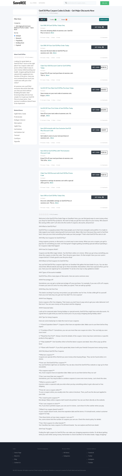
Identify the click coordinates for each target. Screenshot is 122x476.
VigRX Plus (17, 126)
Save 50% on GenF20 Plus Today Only (53, 195)
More (52, 33)
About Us (17, 456)
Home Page (17, 452)
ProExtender (18, 117)
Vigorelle (17, 141)
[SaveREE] (19, 3)
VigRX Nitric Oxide (20, 114)
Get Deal (98, 27)
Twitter (90, 456)
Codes (53, 19)
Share (53, 37)
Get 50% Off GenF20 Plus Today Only (53, 25)
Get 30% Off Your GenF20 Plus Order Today (55, 45)
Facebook (91, 452)
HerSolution (18, 129)
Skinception (18, 123)
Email (58, 37)
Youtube (90, 462)
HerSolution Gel (19, 132)
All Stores (33, 3)
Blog (15, 459)
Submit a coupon (104, 19)
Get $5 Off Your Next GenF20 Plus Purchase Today (57, 88)
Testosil (16, 135)
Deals (64, 19)
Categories (42, 3)
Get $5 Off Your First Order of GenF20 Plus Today (57, 108)
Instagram (91, 459)
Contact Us (17, 462)
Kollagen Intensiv (19, 120)
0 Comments (104, 37)
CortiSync (17, 138)
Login (105, 3)
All (42, 19)
